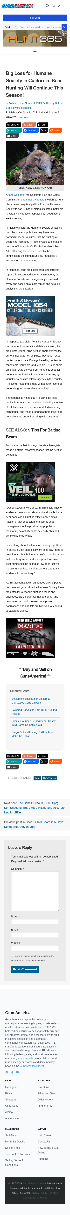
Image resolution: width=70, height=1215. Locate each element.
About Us (43, 1158)
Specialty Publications (19, 107)
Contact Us (44, 1141)
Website (16, 942)
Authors (12, 103)
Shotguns (10, 1099)
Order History (45, 1099)
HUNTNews (49, 778)
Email (15, 929)
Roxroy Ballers (54, 103)
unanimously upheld (32, 199)
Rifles (8, 1093)
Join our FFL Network (17, 1154)
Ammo (9, 1112)
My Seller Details (15, 1141)
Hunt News (25, 103)
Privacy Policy (39, 1192)
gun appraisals (24, 1058)
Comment (17, 869)
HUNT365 (39, 103)
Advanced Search (48, 1093)
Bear (37, 778)
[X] (12, 1072)
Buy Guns (43, 1087)
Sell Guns (35, 17)
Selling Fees (12, 1148)
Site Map (42, 1197)
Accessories (12, 1118)
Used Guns (11, 1105)
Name (15, 916)
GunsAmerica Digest (32, 1066)
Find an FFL (45, 1105)
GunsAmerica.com (33, 1183)
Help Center (45, 1135)
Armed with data (15, 195)
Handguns (11, 1087)
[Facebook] (6, 1072)
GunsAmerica (17, 1012)
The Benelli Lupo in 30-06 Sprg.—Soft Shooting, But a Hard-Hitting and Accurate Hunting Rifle (34, 807)
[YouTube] (17, 1072)
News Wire (23, 117)
